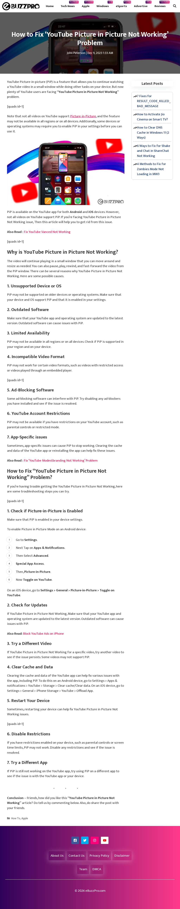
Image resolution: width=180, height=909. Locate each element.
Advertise (142, 5)
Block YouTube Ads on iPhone (43, 633)
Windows (104, 5)
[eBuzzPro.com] (22, 6)
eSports (123, 5)
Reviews (162, 5)
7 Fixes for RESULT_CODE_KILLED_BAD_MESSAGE (154, 101)
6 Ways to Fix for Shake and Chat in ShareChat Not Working (153, 151)
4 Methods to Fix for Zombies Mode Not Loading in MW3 (151, 169)
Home (50, 6)
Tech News (69, 5)
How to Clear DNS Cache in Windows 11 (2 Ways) (153, 132)
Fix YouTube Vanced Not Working (47, 232)
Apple (87, 5)
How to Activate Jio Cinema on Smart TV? (152, 117)
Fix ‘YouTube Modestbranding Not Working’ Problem (61, 460)
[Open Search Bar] (174, 6)
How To (15, 818)
